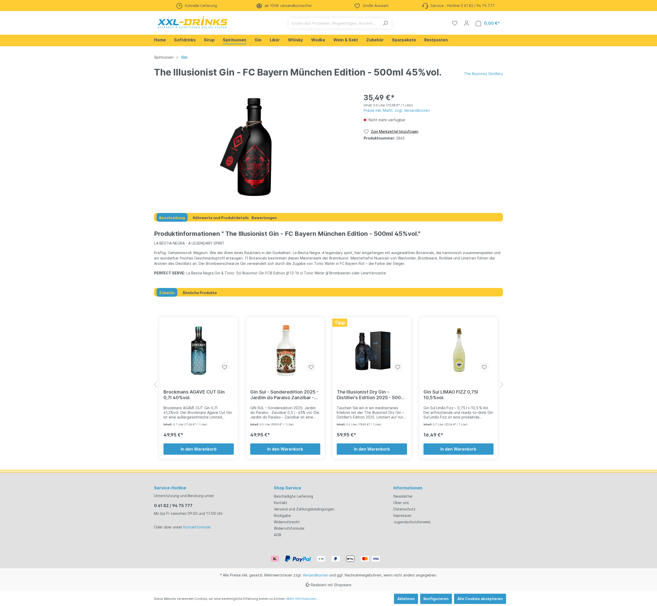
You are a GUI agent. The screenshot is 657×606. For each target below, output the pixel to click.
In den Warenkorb (199, 449)
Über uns (401, 502)
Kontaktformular (196, 527)
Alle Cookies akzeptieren (480, 598)
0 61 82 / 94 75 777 (173, 505)
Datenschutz (404, 509)
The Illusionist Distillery (483, 73)
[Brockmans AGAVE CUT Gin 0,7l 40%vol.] (198, 350)
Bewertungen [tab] (264, 218)
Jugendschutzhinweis (412, 522)
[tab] (172, 217)
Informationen (407, 487)
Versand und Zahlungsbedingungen (304, 509)
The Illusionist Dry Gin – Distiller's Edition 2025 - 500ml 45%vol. (371, 394)
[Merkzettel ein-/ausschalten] (224, 367)
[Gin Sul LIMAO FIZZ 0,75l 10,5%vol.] (458, 350)
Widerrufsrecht (287, 522)
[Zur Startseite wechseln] (192, 22)
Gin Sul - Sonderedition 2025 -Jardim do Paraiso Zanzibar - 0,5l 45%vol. (284, 394)
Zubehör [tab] (167, 293)
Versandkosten (315, 575)
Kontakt (280, 502)
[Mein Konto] (466, 23)
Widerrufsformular (289, 528)
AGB (277, 535)
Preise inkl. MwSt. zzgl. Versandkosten (397, 110)
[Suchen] (385, 23)
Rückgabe (282, 515)
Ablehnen (406, 598)
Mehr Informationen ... (302, 599)
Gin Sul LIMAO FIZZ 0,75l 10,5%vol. (450, 394)
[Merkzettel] (455, 23)
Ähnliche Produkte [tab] (199, 293)
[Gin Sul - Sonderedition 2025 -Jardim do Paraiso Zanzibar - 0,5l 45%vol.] (285, 350)
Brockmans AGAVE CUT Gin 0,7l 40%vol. (194, 394)
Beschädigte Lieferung (293, 496)
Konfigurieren (436, 598)
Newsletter (403, 496)
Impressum (402, 515)
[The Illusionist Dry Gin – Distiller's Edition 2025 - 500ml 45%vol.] (372, 350)
